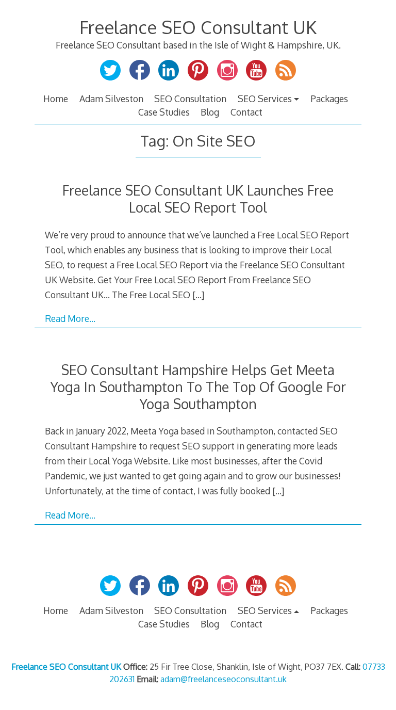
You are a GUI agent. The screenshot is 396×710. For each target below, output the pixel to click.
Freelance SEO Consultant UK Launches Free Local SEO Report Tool (198, 199)
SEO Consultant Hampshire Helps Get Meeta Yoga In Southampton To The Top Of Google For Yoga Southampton (198, 386)
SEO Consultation (190, 98)
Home (55, 98)
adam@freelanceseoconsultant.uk (223, 679)
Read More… (70, 318)
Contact (246, 112)
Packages (329, 98)
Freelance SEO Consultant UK (198, 27)
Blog (210, 112)
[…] (198, 294)
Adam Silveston (111, 98)
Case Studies (164, 112)
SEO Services (265, 98)
